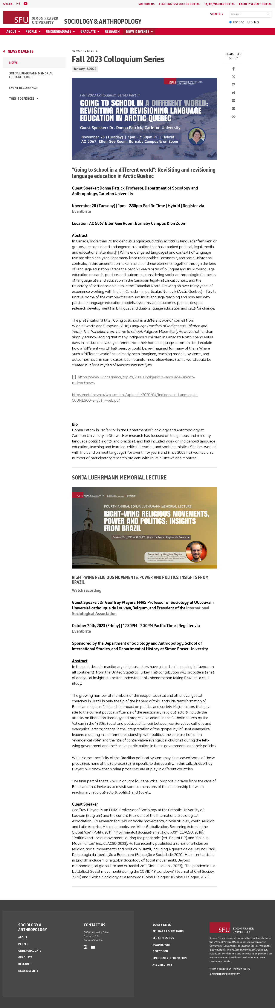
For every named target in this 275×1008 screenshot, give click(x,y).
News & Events (137, 31)
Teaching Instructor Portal (179, 4)
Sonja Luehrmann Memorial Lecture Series (31, 75)
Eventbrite (81, 211)
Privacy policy (242, 969)
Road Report (162, 944)
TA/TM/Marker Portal (219, 4)
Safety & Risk (162, 924)
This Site (238, 22)
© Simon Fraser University (224, 974)
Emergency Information (170, 958)
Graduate (88, 31)
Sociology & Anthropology (103, 21)
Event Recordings (23, 88)
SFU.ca (255, 22)
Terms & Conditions (220, 969)
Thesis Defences (21, 98)
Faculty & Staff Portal (255, 4)
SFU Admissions (163, 938)
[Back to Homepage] (31, 18)
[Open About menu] (19, 31)
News (13, 63)
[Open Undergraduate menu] (74, 31)
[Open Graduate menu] (99, 31)
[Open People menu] (40, 31)
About (11, 31)
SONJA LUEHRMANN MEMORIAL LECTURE (119, 477)
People (31, 31)
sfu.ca (7, 4)
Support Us (146, 4)
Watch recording (86, 590)
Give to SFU (160, 951)
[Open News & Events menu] (152, 31)
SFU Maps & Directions (168, 931)
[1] (117, 252)
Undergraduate (58, 31)
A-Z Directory (162, 964)
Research (112, 31)
